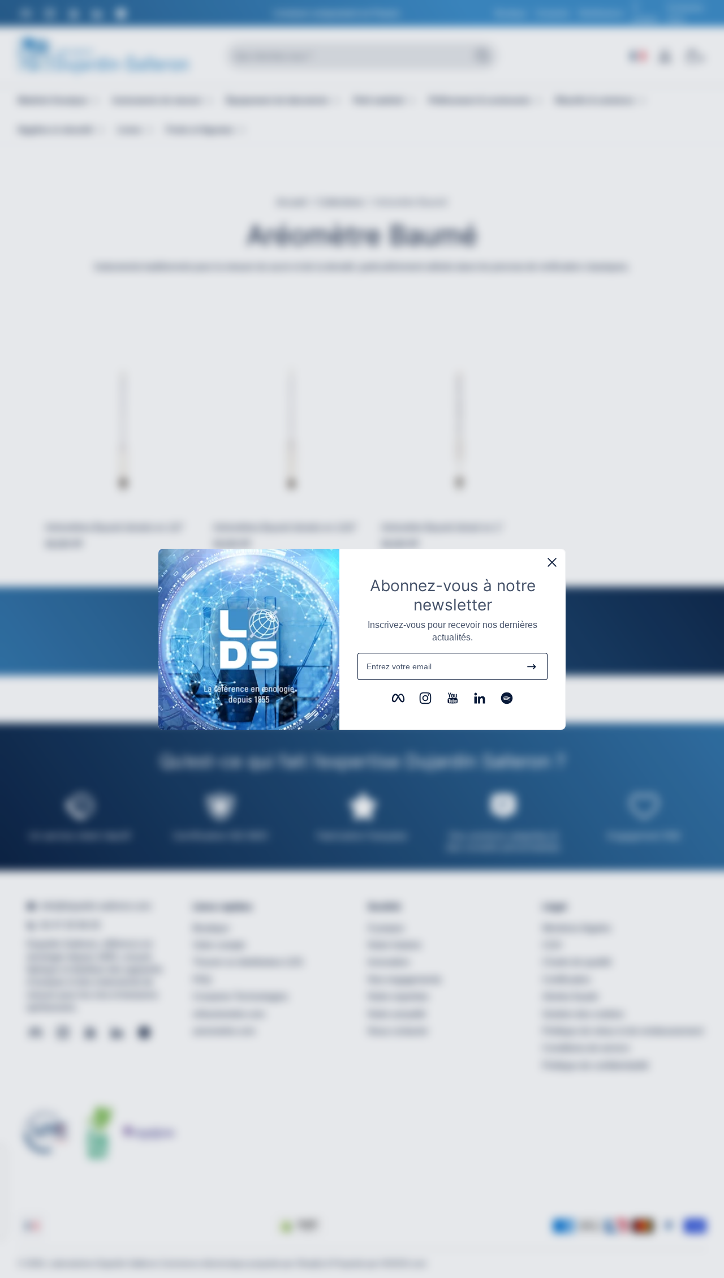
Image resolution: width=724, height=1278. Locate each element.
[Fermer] (552, 562)
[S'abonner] (532, 666)
